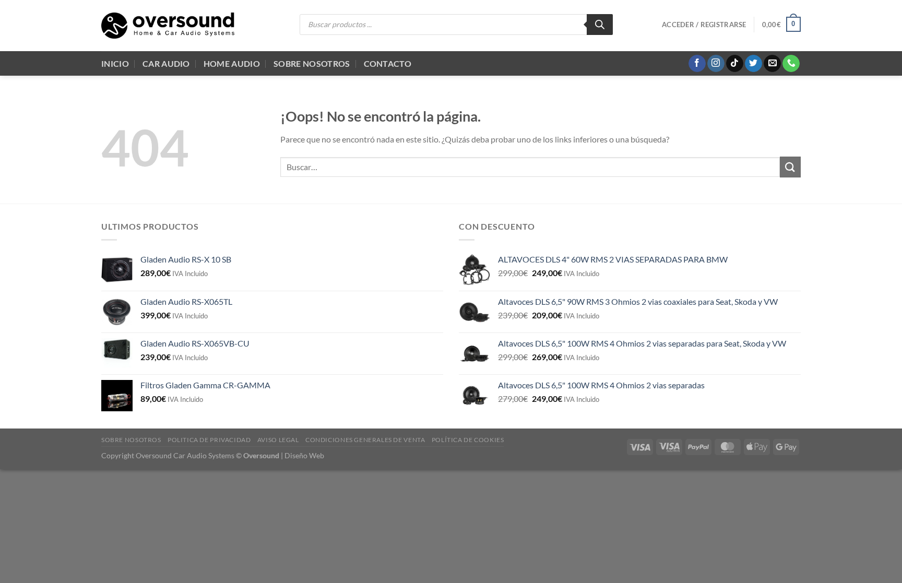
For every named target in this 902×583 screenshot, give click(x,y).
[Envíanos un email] (772, 64)
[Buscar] (600, 24)
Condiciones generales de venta (365, 440)
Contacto (388, 63)
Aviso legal (278, 440)
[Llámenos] (791, 64)
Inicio (115, 63)
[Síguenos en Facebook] (697, 64)
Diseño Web (304, 455)
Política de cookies (468, 440)
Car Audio (166, 63)
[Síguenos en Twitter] (753, 64)
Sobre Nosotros (312, 63)
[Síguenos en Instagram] (716, 64)
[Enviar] (790, 167)
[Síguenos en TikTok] (734, 64)
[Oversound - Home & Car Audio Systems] (167, 26)
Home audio (232, 63)
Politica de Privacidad (209, 440)
